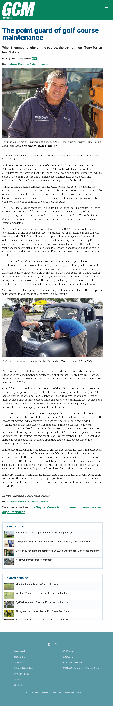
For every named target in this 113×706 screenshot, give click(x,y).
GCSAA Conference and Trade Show (80, 668)
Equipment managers (39, 64)
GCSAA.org (68, 651)
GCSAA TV (67, 657)
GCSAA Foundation (72, 662)
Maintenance (23, 64)
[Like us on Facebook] (49, 644)
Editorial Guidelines (24, 668)
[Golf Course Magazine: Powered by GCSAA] (18, 9)
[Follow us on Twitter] (55, 644)
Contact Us (19, 685)
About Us (19, 679)
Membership (20, 651)
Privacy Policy (21, 673)
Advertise (19, 662)
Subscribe (19, 657)
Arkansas (13, 64)
